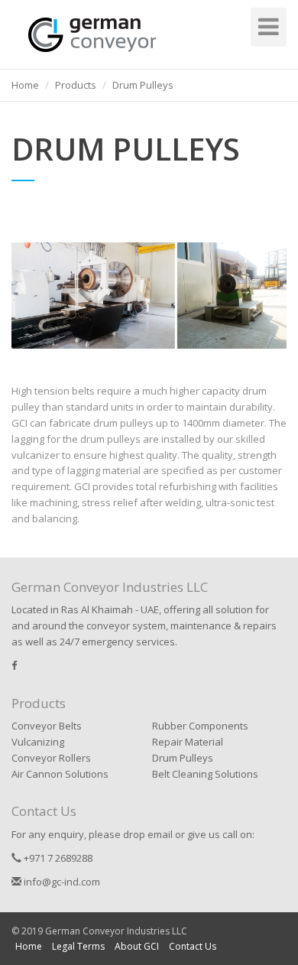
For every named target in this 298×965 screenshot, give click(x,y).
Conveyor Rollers (51, 758)
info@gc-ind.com (60, 882)
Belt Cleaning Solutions (205, 774)
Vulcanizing (37, 742)
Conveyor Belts (46, 726)
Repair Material (187, 742)
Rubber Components (200, 726)
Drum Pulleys (182, 758)
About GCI (137, 946)
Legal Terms (78, 946)
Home (28, 946)
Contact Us (192, 946)
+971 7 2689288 (56, 858)
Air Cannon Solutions (60, 774)
